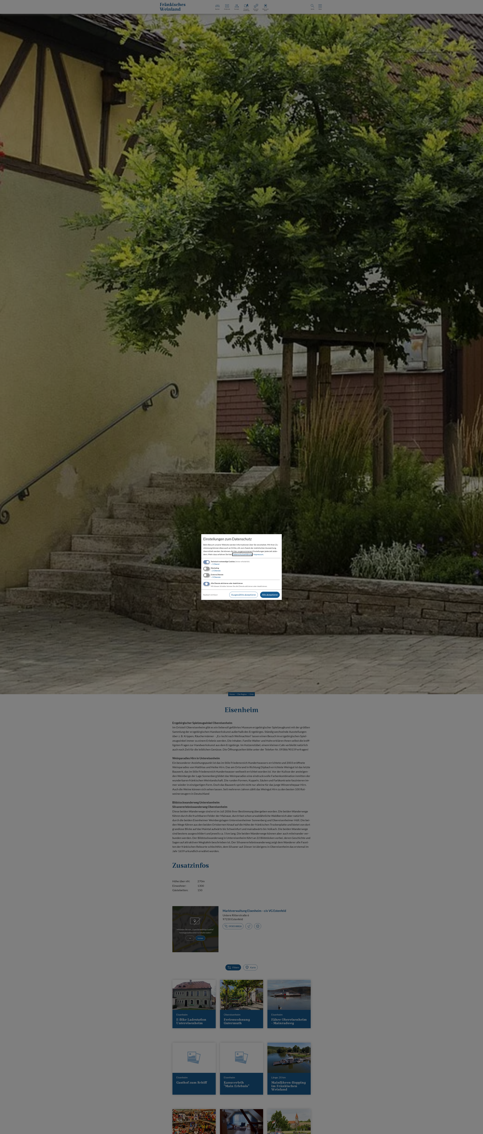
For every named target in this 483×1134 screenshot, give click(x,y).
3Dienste (215, 577)
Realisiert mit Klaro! (210, 595)
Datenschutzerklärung (242, 554)
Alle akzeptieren (270, 594)
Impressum (258, 554)
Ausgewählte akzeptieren (243, 594)
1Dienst (215, 564)
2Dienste (215, 570)
